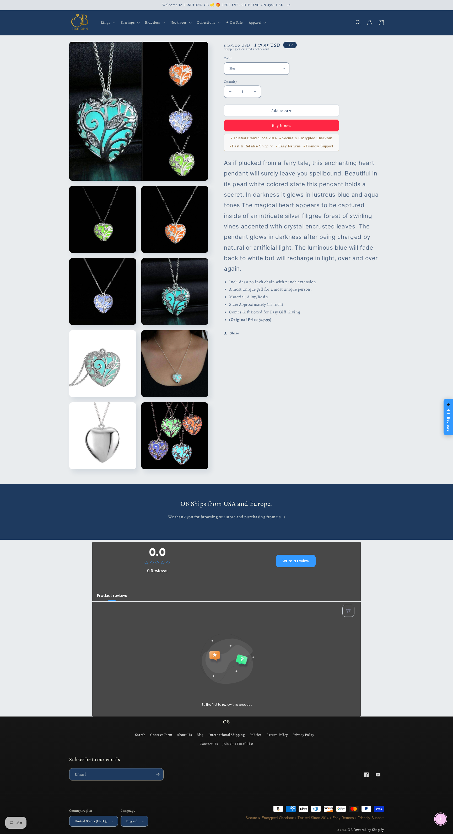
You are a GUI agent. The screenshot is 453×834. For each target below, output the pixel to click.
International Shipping (226, 734)
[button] (107, 22)
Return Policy (277, 734)
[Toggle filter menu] (348, 611)
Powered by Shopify (368, 829)
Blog (200, 734)
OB (350, 829)
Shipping (230, 49)
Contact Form (161, 734)
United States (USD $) (91, 821)
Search (140, 734)
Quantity (230, 81)
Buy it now (282, 125)
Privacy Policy (303, 734)
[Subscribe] (157, 774)
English (132, 821)
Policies (255, 734)
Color (228, 58)
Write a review (295, 561)
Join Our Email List (238, 743)
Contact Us (209, 743)
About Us (184, 734)
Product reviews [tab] (112, 595)
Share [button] (234, 333)
